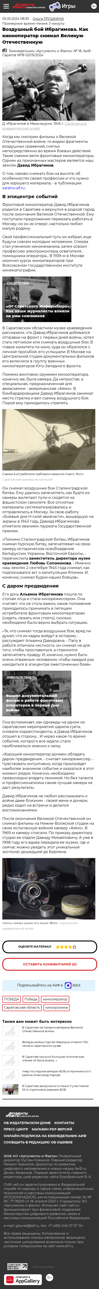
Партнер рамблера (43, 1266)
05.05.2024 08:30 (15, 19)
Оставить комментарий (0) (50, 964)
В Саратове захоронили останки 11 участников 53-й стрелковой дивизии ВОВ (55, 1087)
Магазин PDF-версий (52, 1129)
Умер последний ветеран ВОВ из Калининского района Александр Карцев (56, 1073)
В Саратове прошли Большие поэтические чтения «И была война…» (53, 1058)
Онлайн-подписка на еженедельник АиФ (45, 1136)
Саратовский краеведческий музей (27, 479)
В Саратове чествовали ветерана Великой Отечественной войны (52, 1029)
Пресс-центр (16, 1129)
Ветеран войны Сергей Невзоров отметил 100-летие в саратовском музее (55, 1043)
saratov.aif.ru (13, 188)
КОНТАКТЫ (64, 1123)
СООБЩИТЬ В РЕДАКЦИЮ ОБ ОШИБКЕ (38, 1142)
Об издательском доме (27, 1123)
